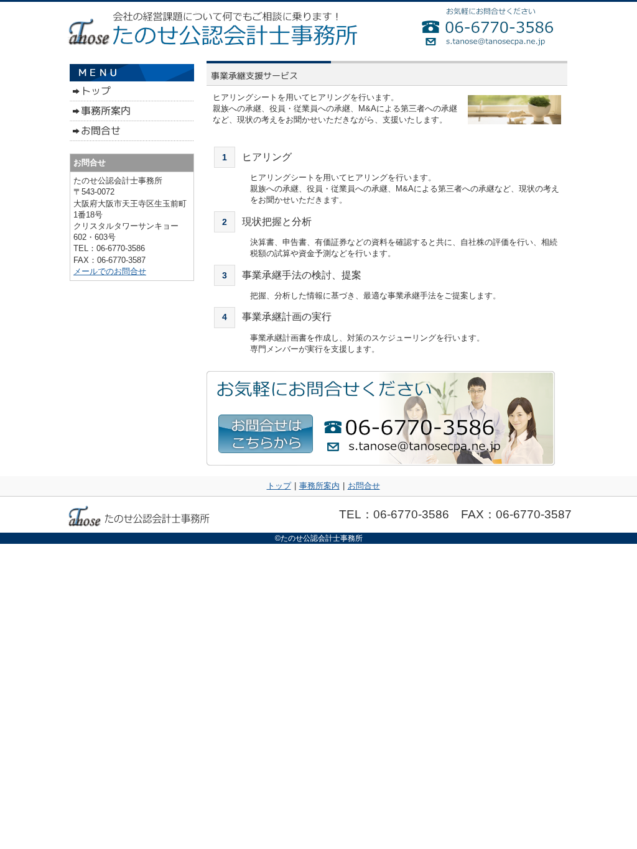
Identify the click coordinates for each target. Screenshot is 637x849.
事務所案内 (319, 485)
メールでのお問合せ (109, 271)
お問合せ (364, 485)
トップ (279, 485)
